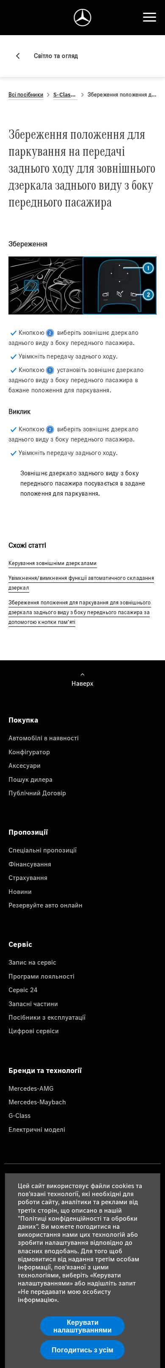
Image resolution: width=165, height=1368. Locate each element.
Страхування (27, 877)
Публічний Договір (37, 793)
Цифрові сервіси (33, 1030)
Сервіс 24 (23, 989)
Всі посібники (26, 95)
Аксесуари (24, 765)
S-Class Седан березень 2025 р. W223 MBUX (65, 95)
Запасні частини (33, 1003)
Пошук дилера (30, 779)
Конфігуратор (29, 751)
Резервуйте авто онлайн (45, 905)
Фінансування (29, 864)
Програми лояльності (41, 976)
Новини (20, 891)
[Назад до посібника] (21, 56)
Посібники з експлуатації (46, 1017)
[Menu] (149, 17)
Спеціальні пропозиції (42, 850)
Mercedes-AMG (30, 1088)
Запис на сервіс (32, 962)
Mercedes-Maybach (37, 1102)
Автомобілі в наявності (43, 738)
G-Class (19, 1115)
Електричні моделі (36, 1129)
